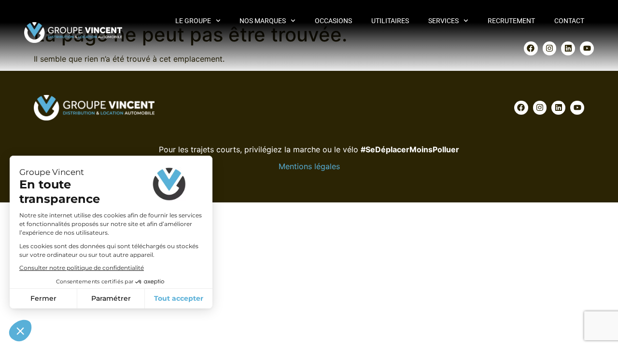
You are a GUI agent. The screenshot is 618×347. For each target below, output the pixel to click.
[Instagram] (550, 48)
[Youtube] (587, 48)
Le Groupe (193, 21)
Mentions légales (309, 166)
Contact (569, 21)
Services (443, 21)
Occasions (333, 21)
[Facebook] (531, 48)
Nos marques (262, 21)
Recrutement (511, 21)
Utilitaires (390, 21)
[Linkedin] (568, 48)
